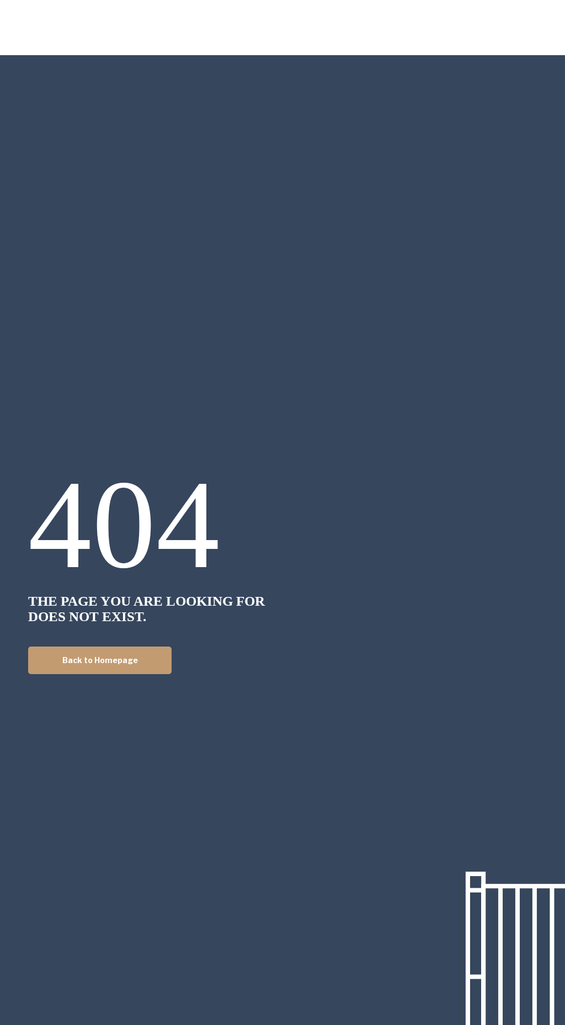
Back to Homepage (100, 660)
